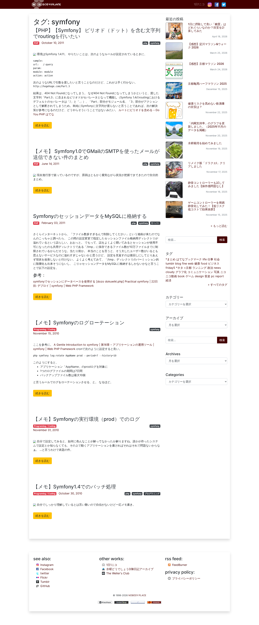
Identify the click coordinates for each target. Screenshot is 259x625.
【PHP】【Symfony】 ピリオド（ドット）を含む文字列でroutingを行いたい (96, 33)
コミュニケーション (200, 272)
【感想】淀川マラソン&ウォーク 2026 (207, 45)
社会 (217, 259)
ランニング (199, 267)
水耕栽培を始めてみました (205, 143)
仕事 (210, 259)
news (217, 267)
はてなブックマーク (189, 259)
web (190, 263)
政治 (210, 267)
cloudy (170, 272)
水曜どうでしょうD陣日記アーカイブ (129, 569)
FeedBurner (179, 565)
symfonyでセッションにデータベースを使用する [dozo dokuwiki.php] (78, 281)
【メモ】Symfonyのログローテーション (79, 323)
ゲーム (190, 276)
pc (212, 276)
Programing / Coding (45, 329)
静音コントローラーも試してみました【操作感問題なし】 (206, 184)
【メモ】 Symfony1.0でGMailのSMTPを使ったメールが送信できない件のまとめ (96, 154)
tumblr (170, 263)
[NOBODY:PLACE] (47, 4)
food (204, 263)
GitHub (45, 586)
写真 (217, 272)
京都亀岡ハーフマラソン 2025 (207, 83)
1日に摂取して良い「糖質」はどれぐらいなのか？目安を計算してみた (207, 27)
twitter (44, 573)
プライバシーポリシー (186, 578)
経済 (168, 280)
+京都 (188, 267)
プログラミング (152, 493)
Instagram (47, 565)
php (145, 43)
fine (184, 263)
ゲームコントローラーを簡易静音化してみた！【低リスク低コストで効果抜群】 (206, 206)
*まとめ (170, 259)
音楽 (207, 276)
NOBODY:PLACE (137, 595)
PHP (36, 43)
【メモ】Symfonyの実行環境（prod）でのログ (86, 419)
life (205, 259)
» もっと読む (219, 226)
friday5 (170, 267)
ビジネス (213, 263)
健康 (197, 263)
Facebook (47, 569)
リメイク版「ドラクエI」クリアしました (206, 164)
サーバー (155, 223)
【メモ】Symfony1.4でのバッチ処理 (74, 487)
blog (178, 263)
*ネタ (179, 267)
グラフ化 (181, 272)
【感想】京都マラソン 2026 (206, 63)
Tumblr (45, 581)
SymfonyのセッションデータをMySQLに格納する (90, 216)
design (199, 276)
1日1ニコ (199, 4)
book (181, 276)
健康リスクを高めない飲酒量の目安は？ (206, 105)
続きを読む (42, 125)
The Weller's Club (117, 573)
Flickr (44, 577)
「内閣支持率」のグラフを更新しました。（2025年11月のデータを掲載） (207, 126)
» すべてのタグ (217, 284)
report (219, 276)
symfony (154, 43)
